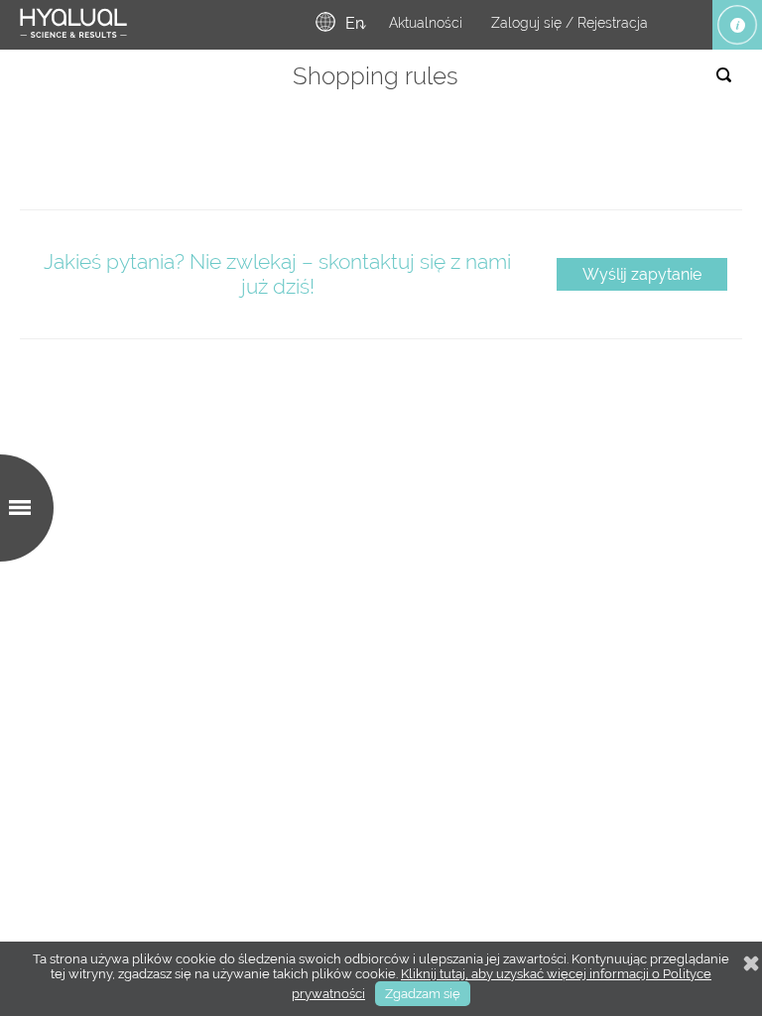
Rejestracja (612, 23)
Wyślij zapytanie (641, 274)
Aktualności (425, 23)
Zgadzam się (422, 993)
